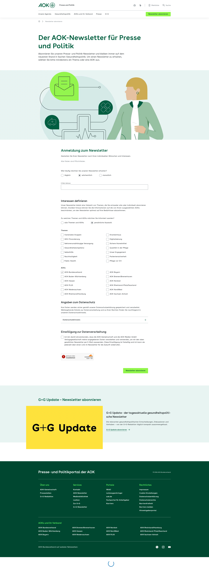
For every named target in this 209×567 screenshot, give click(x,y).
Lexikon (76, 500)
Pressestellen (45, 493)
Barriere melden (146, 507)
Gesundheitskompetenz (74, 248)
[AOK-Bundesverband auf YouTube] (169, 547)
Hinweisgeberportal (147, 510)
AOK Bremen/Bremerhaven (121, 277)
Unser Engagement (118, 252)
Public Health (70, 261)
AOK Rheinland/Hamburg (75, 294)
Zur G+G (76, 503)
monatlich (107, 175)
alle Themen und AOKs (74, 223)
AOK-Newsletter (80, 493)
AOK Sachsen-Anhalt (119, 294)
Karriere (109, 503)
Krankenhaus (115, 235)
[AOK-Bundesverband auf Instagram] (163, 547)
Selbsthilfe (68, 252)
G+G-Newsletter (80, 507)
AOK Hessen (69, 281)
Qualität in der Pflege (119, 248)
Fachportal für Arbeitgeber (117, 500)
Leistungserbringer (114, 493)
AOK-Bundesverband (73, 272)
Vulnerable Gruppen (72, 235)
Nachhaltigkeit (70, 257)
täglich (67, 175)
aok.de (109, 497)
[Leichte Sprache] (135, 5)
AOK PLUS (68, 285)
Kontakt (76, 490)
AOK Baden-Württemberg (75, 277)
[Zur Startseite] (46, 5)
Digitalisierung (116, 239)
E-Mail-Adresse (66, 183)
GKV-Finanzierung (72, 239)
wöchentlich (87, 175)
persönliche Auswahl (103, 223)
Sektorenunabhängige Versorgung (78, 243)
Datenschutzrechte (147, 500)
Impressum (143, 490)
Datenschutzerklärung (149, 497)
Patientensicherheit (118, 257)
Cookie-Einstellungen (148, 493)
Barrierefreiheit (146, 503)
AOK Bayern (115, 272)
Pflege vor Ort (116, 261)
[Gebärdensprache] (140, 5)
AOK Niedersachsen (72, 290)
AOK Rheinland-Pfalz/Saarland (123, 285)
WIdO (108, 490)
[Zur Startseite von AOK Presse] (39, 22)
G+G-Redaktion (46, 497)
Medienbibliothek (80, 497)
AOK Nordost (115, 281)
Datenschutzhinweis (71, 320)
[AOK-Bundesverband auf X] (157, 547)
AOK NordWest (116, 290)
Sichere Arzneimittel (118, 243)
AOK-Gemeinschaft (48, 490)
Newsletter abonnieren (158, 14)
